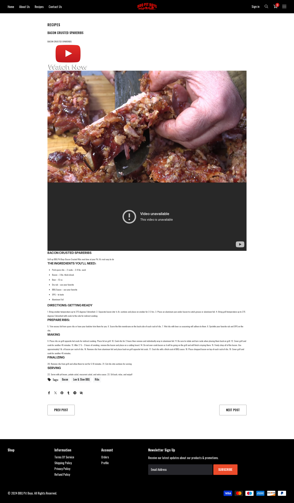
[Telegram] (74, 392)
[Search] (266, 6)
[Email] (81, 392)
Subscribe (225, 469)
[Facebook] (49, 392)
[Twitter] (55, 392)
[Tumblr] (68, 392)
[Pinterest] (61, 392)
